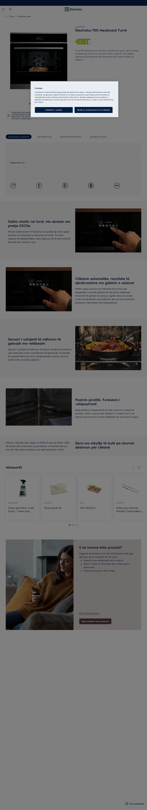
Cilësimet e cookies (54, 110)
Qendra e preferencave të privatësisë (93, 110)
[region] (74, 99)
